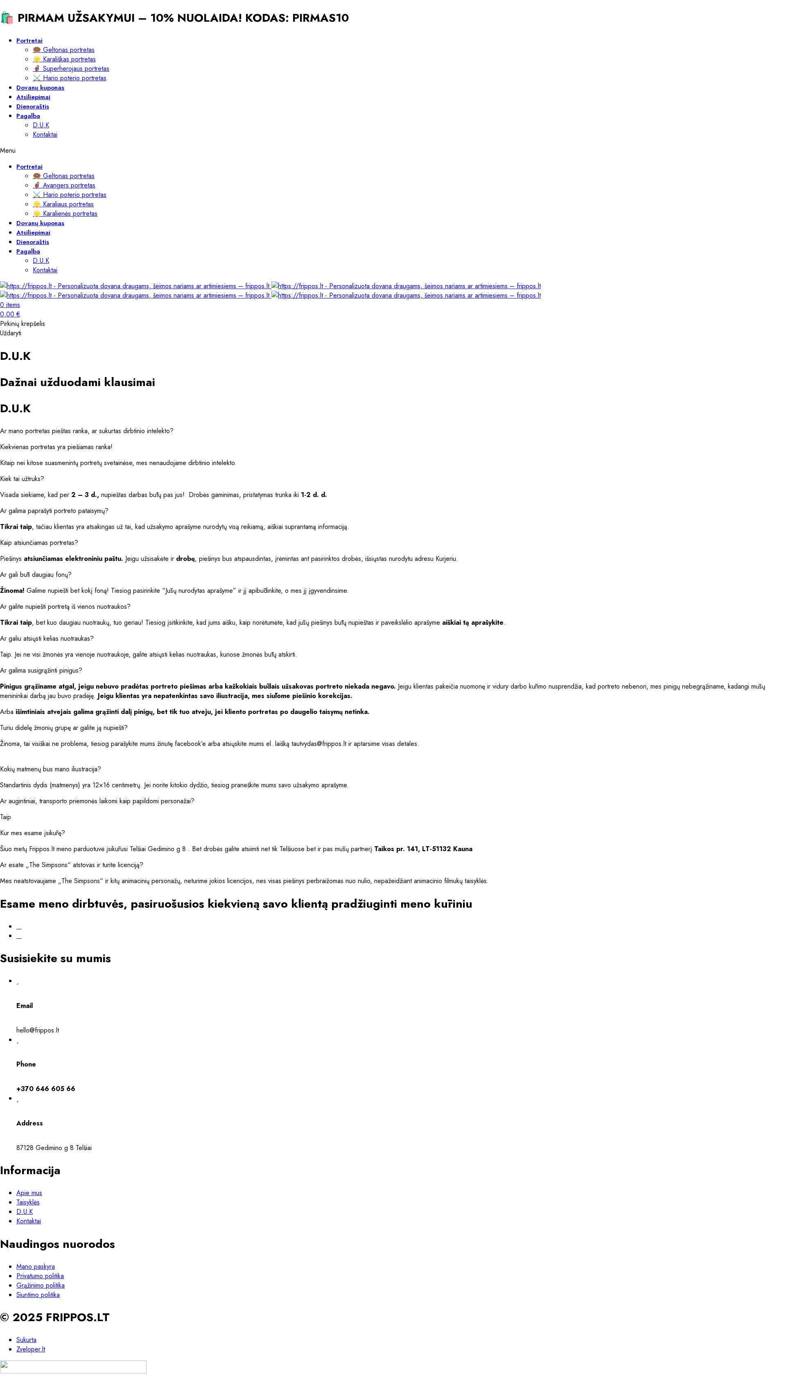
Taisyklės (28, 1202)
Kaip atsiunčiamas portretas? (39, 542)
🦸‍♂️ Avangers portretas (64, 185)
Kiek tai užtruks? (22, 479)
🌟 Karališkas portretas (64, 59)
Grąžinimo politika (40, 1285)
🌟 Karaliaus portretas (63, 204)
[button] (393, 431)
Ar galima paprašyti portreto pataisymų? (54, 510)
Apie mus (29, 1193)
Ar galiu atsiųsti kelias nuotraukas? (47, 638)
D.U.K (41, 125)
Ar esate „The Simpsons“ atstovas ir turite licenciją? (71, 865)
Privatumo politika (40, 1276)
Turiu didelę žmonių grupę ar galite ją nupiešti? (64, 727)
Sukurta (26, 1339)
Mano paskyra (35, 1266)
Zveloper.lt (30, 1349)
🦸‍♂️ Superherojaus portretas (71, 68)
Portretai (29, 40)
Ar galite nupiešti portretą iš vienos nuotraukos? (65, 606)
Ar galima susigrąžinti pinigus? (41, 670)
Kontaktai (45, 134)
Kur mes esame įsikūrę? (32, 833)
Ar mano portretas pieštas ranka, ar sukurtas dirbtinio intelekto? (87, 431)
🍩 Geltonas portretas (64, 49)
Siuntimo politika (38, 1294)
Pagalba (28, 115)
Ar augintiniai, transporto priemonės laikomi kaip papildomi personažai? (97, 801)
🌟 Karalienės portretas (65, 213)
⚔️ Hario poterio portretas (69, 78)
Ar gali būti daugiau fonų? (36, 574)
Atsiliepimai (33, 97)
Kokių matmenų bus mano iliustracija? (50, 769)
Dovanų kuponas (40, 87)
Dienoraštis (32, 106)
